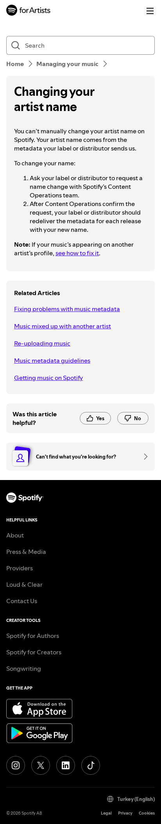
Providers (19, 568)
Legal (106, 813)
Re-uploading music (42, 343)
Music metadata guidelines (52, 360)
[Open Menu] (150, 11)
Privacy (125, 813)
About (15, 535)
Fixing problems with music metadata (67, 309)
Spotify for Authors (32, 635)
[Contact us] (143, 456)
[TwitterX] (40, 765)
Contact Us (21, 601)
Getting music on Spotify (48, 377)
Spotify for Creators (33, 652)
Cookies (147, 813)
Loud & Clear (24, 584)
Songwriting (23, 668)
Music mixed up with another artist (62, 326)
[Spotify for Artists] (28, 11)
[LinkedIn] (65, 765)
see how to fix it (77, 253)
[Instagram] (15, 765)
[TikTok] (90, 765)
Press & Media (26, 551)
